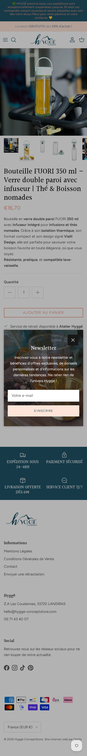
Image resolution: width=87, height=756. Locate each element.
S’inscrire (43, 411)
